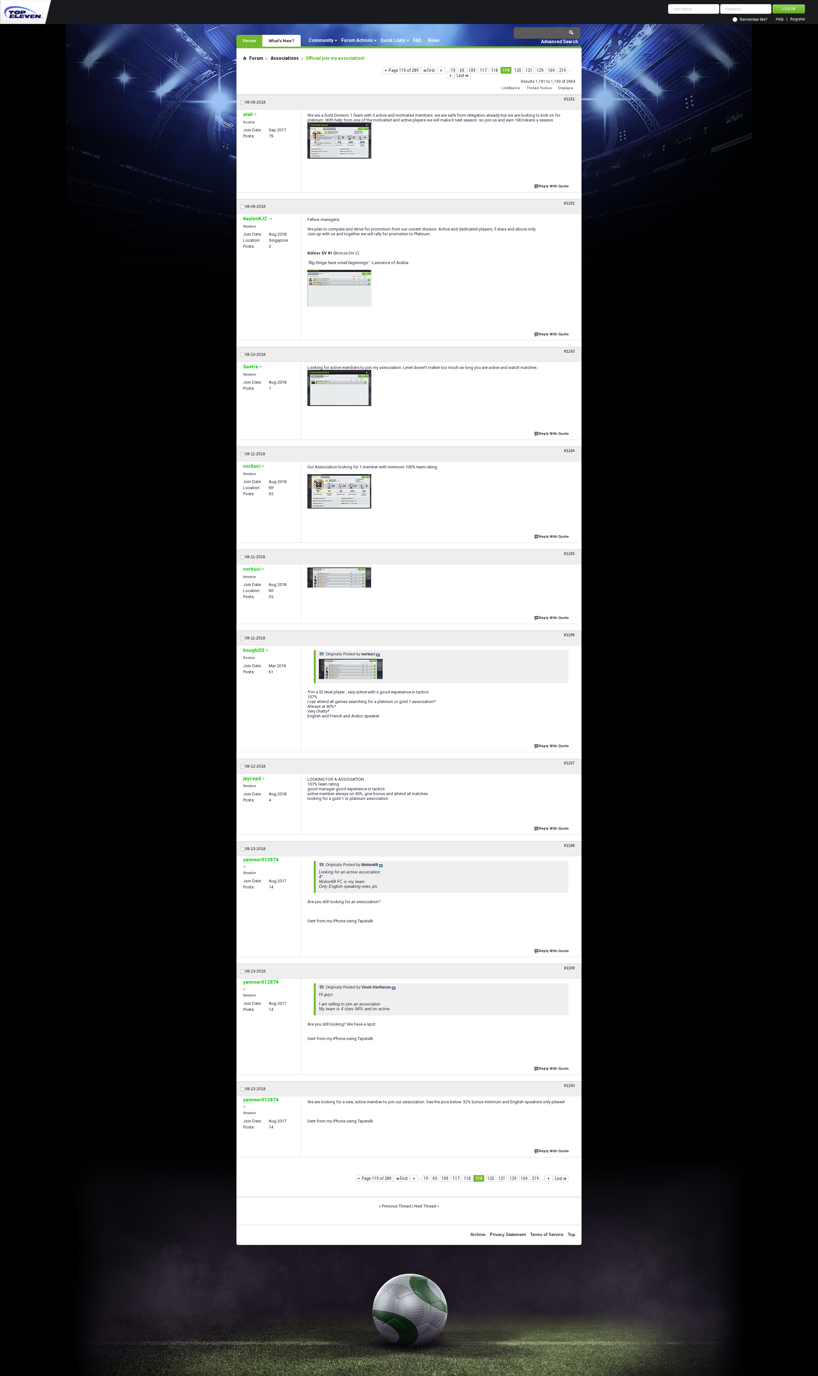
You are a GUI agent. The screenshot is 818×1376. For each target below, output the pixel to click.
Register (797, 19)
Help (779, 19)
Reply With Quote (554, 186)
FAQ (417, 40)
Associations (285, 58)
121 (529, 70)
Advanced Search (559, 41)
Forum (249, 40)
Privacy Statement (508, 1234)
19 (453, 70)
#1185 (569, 553)
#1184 (569, 451)
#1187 (569, 763)
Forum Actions (357, 40)
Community (321, 40)
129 (540, 70)
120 (517, 70)
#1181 (569, 99)
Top (571, 1234)
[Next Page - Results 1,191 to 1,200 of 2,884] (450, 75)
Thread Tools (538, 88)
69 (462, 70)
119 (506, 70)
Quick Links (393, 40)
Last (460, 75)
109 (472, 70)
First (431, 70)
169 (551, 70)
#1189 (569, 968)
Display (564, 88)
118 (494, 70)
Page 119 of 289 (404, 70)
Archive (477, 1234)
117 (483, 70)
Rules (434, 40)
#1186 (569, 635)
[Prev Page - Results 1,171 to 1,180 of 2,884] (441, 70)
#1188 (569, 845)
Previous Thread (396, 1206)
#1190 (569, 1085)
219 (562, 70)
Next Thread (425, 1206)
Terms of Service (546, 1234)
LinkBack (509, 88)
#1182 (569, 203)
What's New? (281, 40)
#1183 (569, 351)
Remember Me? (753, 19)
